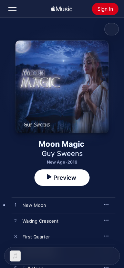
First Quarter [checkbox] (36, 236)
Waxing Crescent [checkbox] (40, 221)
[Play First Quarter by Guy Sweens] (15, 237)
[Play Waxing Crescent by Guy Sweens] (15, 221)
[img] (61, 9)
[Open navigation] (12, 8)
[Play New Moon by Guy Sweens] (15, 205)
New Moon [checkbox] (34, 205)
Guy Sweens (62, 153)
